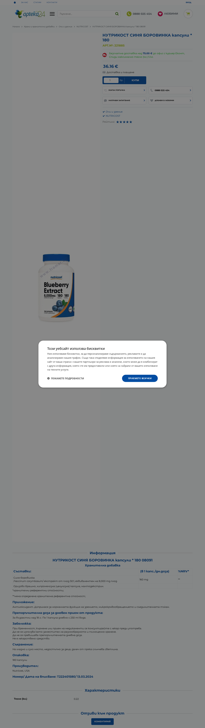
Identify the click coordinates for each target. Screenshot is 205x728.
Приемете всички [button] (140, 378)
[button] (65, 378)
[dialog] (102, 364)
